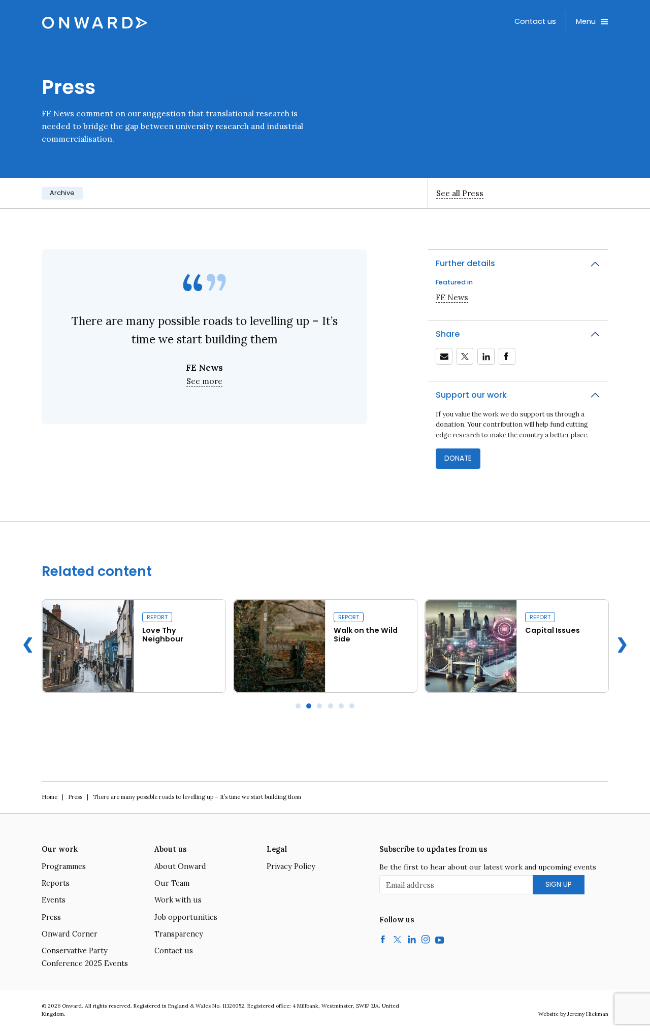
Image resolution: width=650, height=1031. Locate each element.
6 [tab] (351, 705)
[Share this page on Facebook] (507, 356)
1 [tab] (298, 705)
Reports (56, 883)
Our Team (171, 883)
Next (622, 645)
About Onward (180, 866)
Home (49, 796)
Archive (62, 192)
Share (448, 334)
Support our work (471, 395)
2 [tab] (308, 705)
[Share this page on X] (465, 356)
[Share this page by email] (444, 356)
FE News (452, 297)
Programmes (64, 866)
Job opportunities (185, 917)
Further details (465, 263)
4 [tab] (330, 705)
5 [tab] (341, 705)
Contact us (535, 21)
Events (54, 900)
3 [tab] (319, 705)
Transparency (178, 934)
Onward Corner (70, 934)
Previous (28, 645)
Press (75, 796)
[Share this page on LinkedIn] (486, 356)
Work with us (178, 900)
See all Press (459, 193)
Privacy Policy (291, 866)
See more (204, 381)
